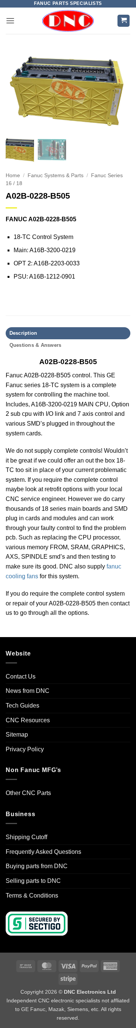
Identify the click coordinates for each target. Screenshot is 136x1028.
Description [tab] (23, 333)
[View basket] (123, 21)
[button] (10, 20)
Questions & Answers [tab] (35, 345)
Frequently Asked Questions (43, 852)
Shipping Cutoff (26, 837)
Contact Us (21, 676)
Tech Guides (22, 705)
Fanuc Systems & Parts (55, 175)
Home (13, 175)
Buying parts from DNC (37, 866)
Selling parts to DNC (33, 881)
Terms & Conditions (32, 895)
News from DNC (27, 691)
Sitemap (17, 734)
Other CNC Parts (28, 793)
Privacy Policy (25, 749)
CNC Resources (28, 720)
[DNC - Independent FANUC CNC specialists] (68, 21)
